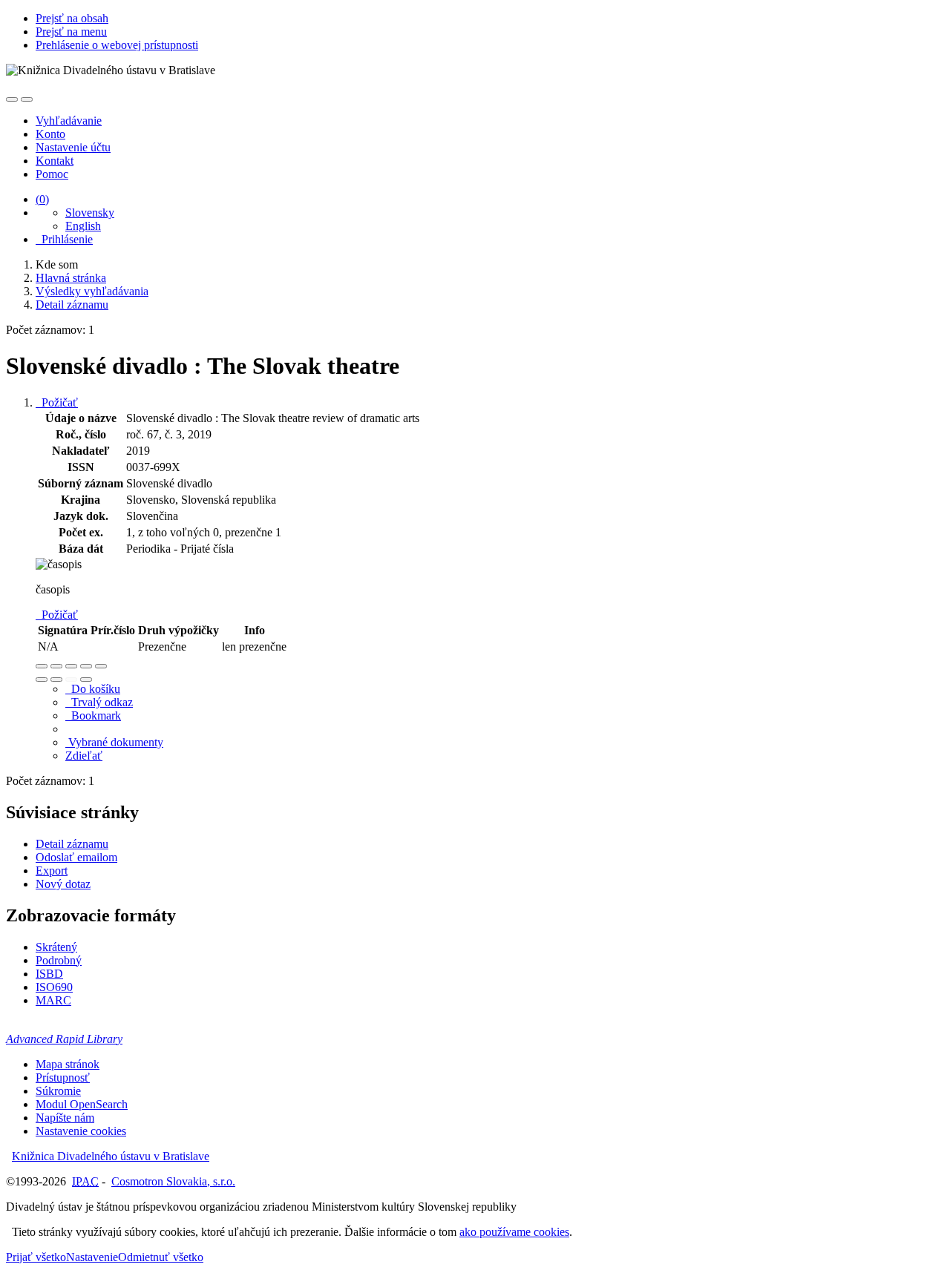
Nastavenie (92, 1257)
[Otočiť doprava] (56, 679)
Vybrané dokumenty (114, 742)
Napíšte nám (65, 1117)
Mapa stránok (67, 1064)
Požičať (57, 402)
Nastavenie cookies (81, 1131)
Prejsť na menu (71, 31)
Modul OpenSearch (82, 1104)
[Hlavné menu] (27, 99)
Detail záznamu (72, 844)
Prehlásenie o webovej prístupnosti (117, 45)
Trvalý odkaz (99, 702)
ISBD (49, 973)
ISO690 (54, 987)
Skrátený (56, 947)
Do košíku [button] (92, 688)
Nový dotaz (63, 884)
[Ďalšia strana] (86, 679)
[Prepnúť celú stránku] (86, 666)
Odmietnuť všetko (160, 1257)
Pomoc (52, 174)
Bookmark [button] (93, 715)
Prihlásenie (64, 239)
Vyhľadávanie (69, 120)
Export (52, 870)
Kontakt (54, 160)
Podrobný (59, 960)
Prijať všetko (36, 1257)
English (83, 226)
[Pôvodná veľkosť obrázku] (71, 666)
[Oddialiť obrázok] (56, 666)
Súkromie (58, 1091)
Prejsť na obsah (72, 18)
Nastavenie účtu (73, 147)
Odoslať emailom (76, 857)
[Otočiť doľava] (42, 679)
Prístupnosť (63, 1077)
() (42, 199)
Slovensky (89, 212)
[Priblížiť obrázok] (42, 666)
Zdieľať (83, 755)
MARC (53, 1000)
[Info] (101, 666)
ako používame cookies (514, 1231)
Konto (50, 134)
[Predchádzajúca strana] (71, 679)
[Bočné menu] (12, 99)
